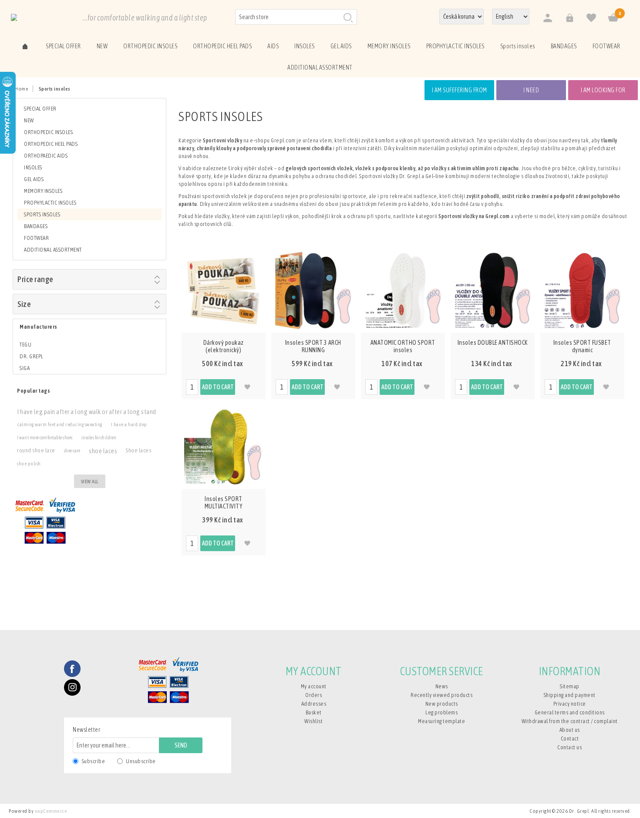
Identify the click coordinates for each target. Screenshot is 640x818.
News (441, 686)
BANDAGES (35, 226)
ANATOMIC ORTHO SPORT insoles (403, 346)
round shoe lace (36, 450)
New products (441, 703)
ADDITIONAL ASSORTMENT (53, 249)
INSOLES (33, 167)
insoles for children (99, 437)
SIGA (25, 368)
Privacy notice (569, 703)
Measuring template (441, 721)
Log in (569, 18)
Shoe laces (138, 450)
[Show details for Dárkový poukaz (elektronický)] (224, 290)
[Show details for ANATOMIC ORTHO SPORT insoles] (403, 290)
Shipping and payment (570, 695)
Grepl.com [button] (283, 140)
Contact (570, 738)
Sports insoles (42, 214)
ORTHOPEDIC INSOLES (48, 132)
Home (21, 89)
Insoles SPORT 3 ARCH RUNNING (313, 346)
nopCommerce (51, 811)
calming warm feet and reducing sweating (59, 424)
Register (547, 18)
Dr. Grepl (32, 356)
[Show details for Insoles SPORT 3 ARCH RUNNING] (313, 290)
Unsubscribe (141, 761)
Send (181, 745)
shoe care (72, 450)
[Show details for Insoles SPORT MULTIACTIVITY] (224, 447)
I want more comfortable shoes (45, 437)
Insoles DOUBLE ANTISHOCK (493, 342)
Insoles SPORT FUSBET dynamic (582, 346)
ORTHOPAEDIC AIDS (45, 155)
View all (89, 481)
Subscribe (93, 761)
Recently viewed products (441, 695)
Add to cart (218, 387)
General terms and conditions (570, 712)
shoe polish (29, 463)
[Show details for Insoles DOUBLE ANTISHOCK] (493, 290)
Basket (314, 712)
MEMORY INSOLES (43, 191)
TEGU (25, 344)
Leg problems (441, 712)
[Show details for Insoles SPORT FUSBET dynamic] (582, 290)
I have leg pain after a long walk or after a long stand (86, 411)
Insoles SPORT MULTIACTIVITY (224, 502)
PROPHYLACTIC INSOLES (50, 202)
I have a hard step (129, 424)
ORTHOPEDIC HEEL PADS (50, 144)
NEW (29, 120)
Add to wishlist (247, 387)
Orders (313, 695)
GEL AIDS (34, 179)
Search (348, 17)
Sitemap (569, 686)
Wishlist (313, 721)
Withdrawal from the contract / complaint (570, 721)
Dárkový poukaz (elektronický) (223, 346)
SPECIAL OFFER (40, 108)
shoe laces (103, 450)
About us (569, 730)
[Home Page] (25, 45)
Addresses (314, 703)
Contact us (569, 747)
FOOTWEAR (36, 238)
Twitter (72, 687)
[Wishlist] (591, 18)
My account (314, 686)
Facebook (72, 668)
